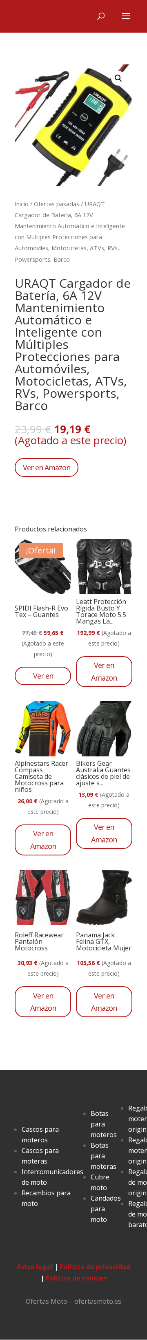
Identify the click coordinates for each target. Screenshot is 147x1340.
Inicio (22, 204)
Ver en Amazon (46, 467)
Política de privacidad (95, 1266)
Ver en (43, 676)
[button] (118, 78)
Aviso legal (35, 1266)
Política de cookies (76, 1278)
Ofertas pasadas (56, 204)
